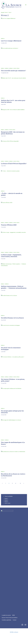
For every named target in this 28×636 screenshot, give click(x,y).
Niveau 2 (2, 38)
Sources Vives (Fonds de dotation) (9, 617)
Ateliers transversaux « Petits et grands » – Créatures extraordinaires (13, 287)
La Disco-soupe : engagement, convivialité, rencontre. (11, 255)
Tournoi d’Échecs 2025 (8, 225)
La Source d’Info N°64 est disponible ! (14, 163)
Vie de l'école (16, 68)
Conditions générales (6, 620)
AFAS (13, 615)
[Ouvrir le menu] (25, 5)
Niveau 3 (11, 68)
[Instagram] (22, 624)
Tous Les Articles (9, 496)
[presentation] (14, 27)
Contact (14, 620)
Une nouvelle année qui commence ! (13, 70)
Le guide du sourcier (6, 615)
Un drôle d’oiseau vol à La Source (12, 318)
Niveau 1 (2, 68)
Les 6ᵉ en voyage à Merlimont (11, 41)
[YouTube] (25, 624)
